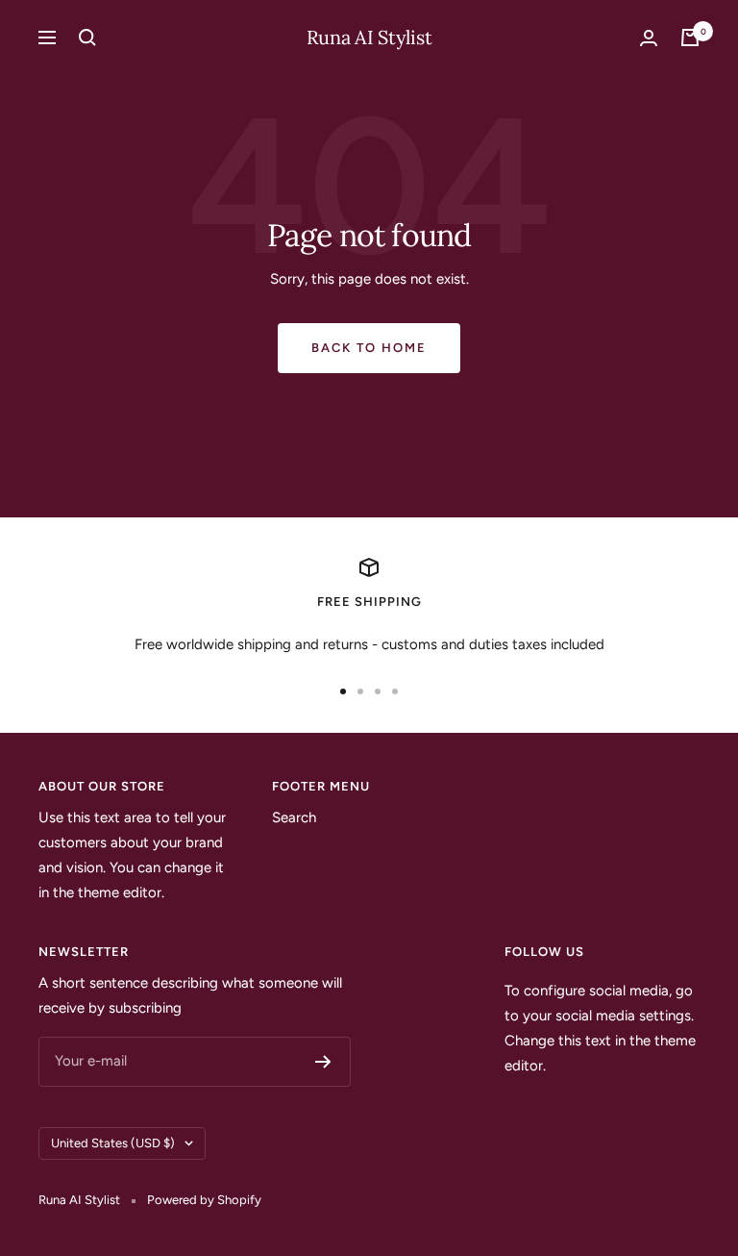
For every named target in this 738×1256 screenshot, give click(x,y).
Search (294, 817)
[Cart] (690, 37)
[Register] (323, 1061)
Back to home (369, 347)
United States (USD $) (113, 1143)
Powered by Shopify (204, 1200)
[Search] (87, 37)
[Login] (648, 38)
